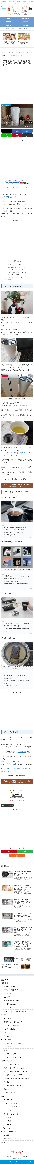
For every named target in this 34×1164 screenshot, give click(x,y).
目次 (14, 261)
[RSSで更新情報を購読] (17, 855)
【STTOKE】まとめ (11, 280)
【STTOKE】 (22, 752)
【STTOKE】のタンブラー (9, 197)
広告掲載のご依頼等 (17, 1158)
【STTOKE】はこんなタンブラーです (18, 267)
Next (33, 39)
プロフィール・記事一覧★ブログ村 (17, 188)
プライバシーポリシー (9, 1156)
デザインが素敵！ (14, 274)
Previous (1, 39)
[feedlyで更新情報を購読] (25, 851)
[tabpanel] (9, 38)
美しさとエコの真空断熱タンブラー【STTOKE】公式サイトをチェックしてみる (17, 485)
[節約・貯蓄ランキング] (24, 182)
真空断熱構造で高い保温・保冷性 (18, 272)
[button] (27, 135)
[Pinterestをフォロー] (9, 851)
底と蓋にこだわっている (16, 277)
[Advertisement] (17, 85)
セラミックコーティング (16, 269)
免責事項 (25, 1156)
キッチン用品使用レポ (8, 805)
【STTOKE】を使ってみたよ (14, 264)
